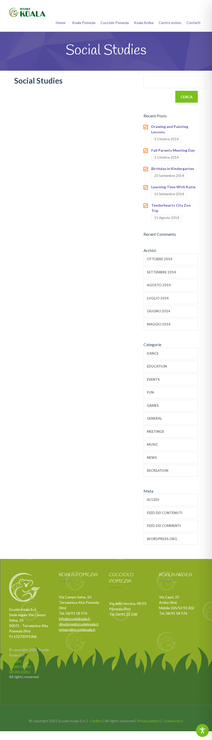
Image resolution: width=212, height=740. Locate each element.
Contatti (193, 22)
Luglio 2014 (158, 298)
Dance (152, 353)
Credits (15, 660)
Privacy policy (20, 666)
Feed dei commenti (164, 526)
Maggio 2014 (158, 324)
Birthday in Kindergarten (172, 168)
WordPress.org (162, 539)
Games (153, 405)
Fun (150, 392)
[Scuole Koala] (27, 12)
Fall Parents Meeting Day (173, 150)
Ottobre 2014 (159, 259)
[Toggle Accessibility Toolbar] (202, 730)
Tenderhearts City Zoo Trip (171, 208)
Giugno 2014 (158, 311)
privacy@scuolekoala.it (77, 629)
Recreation (157, 470)
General (154, 418)
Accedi (153, 500)
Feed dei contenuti (164, 513)
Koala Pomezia (83, 22)
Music (152, 444)
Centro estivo (170, 22)
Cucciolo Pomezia (115, 22)
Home (60, 22)
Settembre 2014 (161, 272)
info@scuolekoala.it (74, 618)
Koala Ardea (144, 22)
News (152, 458)
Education (157, 366)
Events (153, 379)
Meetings (155, 431)
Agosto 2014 (159, 285)
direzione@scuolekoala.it (79, 624)
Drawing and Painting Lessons (169, 129)
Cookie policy (20, 671)
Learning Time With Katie (173, 187)
